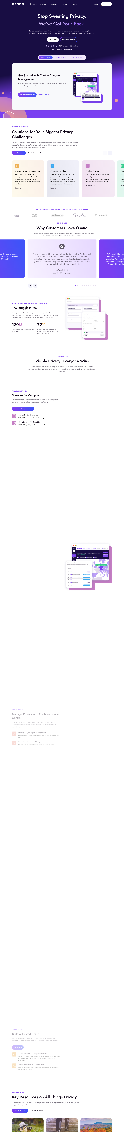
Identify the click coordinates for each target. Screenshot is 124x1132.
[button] (110, 153)
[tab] (46, 57)
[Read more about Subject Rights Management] (28, 178)
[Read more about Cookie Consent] (98, 178)
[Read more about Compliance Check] (63, 178)
